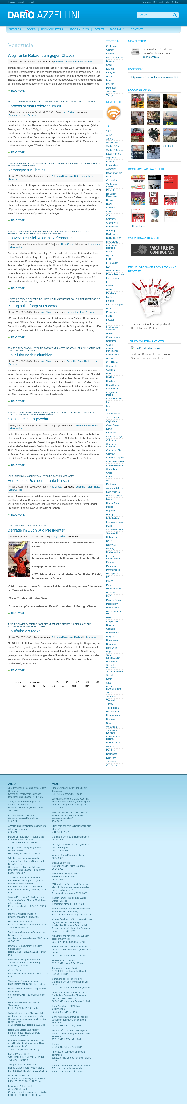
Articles (15, 29)
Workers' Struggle (115, 150)
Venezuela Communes (63, 960)
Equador (110, 255)
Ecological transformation (113, 557)
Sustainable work (114, 530)
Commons (111, 219)
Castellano (111, 46)
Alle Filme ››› (169, 145)
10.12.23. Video (60, 850)
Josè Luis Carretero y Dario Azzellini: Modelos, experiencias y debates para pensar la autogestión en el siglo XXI (71, 802)
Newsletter (146, 2)
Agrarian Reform (114, 488)
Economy (111, 758)
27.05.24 (12, 832)
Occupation (112, 180)
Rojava (109, 651)
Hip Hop (110, 377)
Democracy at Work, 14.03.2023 (24, 853)
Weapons (111, 746)
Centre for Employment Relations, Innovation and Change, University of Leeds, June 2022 (26, 870)
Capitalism (111, 421)
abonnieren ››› (151, 57)
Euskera (110, 69)
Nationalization (113, 743)
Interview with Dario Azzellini (22, 914)
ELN (108, 267)
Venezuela (47, 62)
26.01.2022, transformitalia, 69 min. (69, 955)
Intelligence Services (112, 328)
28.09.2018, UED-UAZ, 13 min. (67, 1026)
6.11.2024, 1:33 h (60, 832)
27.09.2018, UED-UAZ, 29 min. (67, 1039)
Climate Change (114, 436)
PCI (108, 577)
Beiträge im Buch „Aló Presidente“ (36, 530)
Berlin (109, 177)
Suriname (111, 696)
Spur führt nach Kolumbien (30, 355)
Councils (110, 629)
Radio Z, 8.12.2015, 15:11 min (23, 1008)
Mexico (109, 507)
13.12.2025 (57, 808)
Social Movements (115, 671)
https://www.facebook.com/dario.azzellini (154, 77)
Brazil (109, 204)
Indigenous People (111, 393)
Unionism (111, 341)
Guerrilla (110, 370)
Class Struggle (113, 425)
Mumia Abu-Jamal (115, 522)
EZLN (109, 289)
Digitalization (112, 234)
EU (107, 282)
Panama (110, 562)
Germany (110, 230)
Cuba (109, 477)
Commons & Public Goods (65, 968)
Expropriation (113, 278)
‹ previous (34, 681)
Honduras (111, 381)
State (108, 683)
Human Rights (113, 503)
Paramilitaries (84, 361)
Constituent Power (115, 461)
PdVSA (109, 581)
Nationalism (112, 537)
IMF (108, 410)
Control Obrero (15, 970)
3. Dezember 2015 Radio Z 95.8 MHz (26, 1025)
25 (57, 681)
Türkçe (109, 95)
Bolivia (109, 200)
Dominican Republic (111, 246)
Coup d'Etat (112, 621)
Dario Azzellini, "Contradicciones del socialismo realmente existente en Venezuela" (70, 1020)
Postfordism (112, 604)
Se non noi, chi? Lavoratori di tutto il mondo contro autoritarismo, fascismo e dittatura (71, 950)
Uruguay (110, 719)
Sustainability (113, 533)
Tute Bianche (112, 708)
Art (107, 480)
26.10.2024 (57, 840)
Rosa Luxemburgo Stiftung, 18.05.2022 (71, 915)
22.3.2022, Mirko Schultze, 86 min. (69, 942)
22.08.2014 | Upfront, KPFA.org (23, 1049)
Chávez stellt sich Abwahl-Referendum (40, 238)
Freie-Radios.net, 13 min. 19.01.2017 (26, 984)
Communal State (114, 450)
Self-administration (113, 656)
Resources (111, 644)
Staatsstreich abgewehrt (28, 419)
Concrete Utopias (115, 458)
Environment (112, 712)
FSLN (109, 316)
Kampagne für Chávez (26, 170)
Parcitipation (112, 573)
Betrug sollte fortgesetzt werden (34, 306)
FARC (109, 297)
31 (33, 685)
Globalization (112, 355)
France (109, 308)
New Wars (111, 545)
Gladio (109, 345)
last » (88, 685)
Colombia (71, 361)
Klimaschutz (112, 433)
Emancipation (113, 270)
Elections (58, 62)
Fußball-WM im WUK (18, 1054)
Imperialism (112, 389)
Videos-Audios (79, 29)
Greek (109, 76)
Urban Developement (113, 688)
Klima (109, 429)
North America (113, 552)
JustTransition (113, 417)
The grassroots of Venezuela (22, 1065)
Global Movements (112, 350)
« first (18, 681)
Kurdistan (111, 484)
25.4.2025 (57, 821)
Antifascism (112, 142)
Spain (109, 679)
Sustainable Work (61, 863)
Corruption (111, 469)
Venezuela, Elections (111, 731)
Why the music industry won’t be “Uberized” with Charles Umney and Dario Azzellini (26, 861)
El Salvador (112, 263)
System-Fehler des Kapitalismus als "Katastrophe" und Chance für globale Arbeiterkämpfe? (27, 900)
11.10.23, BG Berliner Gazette (23, 843)
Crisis (109, 473)
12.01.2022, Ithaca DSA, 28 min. (68, 963)
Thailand (110, 700)
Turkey (109, 704)
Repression (112, 640)
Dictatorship (112, 242)
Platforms (111, 592)
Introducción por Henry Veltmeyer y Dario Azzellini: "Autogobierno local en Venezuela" (71, 1033)
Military (109, 514)
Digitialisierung (113, 238)
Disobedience (113, 715)
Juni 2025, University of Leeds (67, 794)
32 (43, 685)
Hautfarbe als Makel (24, 631)
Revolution (111, 648)
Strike (109, 693)
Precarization (112, 608)
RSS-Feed (158, 2)
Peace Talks (112, 312)
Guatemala (111, 366)
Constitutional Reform (113, 738)
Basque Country (114, 173)
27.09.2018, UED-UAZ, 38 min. (67, 1047)
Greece (110, 358)
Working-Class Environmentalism (68, 855)
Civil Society (112, 765)
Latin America (85, 62)
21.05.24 (12, 821)
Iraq (108, 402)
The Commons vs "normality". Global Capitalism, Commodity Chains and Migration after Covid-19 (70, 995)
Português (111, 88)
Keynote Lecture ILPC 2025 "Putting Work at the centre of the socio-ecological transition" (70, 815)
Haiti (108, 374)
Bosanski (110, 61)
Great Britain (112, 362)
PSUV (109, 617)
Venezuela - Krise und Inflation (23, 981)
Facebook (111, 293)
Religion (110, 636)
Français (110, 73)
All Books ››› (138, 226)
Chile (109, 211)
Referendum (71, 62)
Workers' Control (114, 146)
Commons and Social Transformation (70, 837)
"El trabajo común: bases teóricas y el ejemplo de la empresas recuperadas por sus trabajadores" (70, 887)
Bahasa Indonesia (115, 57)
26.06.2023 (57, 879)
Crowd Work (112, 223)
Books (31, 29)
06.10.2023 (57, 858)
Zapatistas (111, 762)
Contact (137, 29)
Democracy (112, 227)
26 (67, 681)
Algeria (109, 139)
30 (24, 685)
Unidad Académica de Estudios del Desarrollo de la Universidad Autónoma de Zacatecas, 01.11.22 (71, 928)
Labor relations (113, 154)
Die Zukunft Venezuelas (20, 922)
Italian (109, 80)
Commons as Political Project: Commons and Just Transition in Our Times (70, 982)
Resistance (111, 754)
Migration (111, 511)
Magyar (110, 84)
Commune (111, 454)
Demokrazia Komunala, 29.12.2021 (69, 893)
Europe (110, 286)
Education (111, 190)
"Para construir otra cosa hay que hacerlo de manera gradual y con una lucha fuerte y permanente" (26, 881)
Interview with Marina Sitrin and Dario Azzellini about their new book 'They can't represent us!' (26, 1043)
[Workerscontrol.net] (154, 255)
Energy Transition (115, 274)
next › (75, 685)
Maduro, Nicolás (114, 495)
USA (108, 723)
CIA (108, 215)
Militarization (112, 518)
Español (30, 2)
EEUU (109, 259)
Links (167, 2)
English (11, 2)
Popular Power (113, 600)
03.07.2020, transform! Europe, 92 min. (71, 988)
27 (77, 681)
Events (99, 29)
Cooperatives (113, 337)
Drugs (109, 252)
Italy (108, 406)
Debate (55, 1044)
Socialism (111, 675)
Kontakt (175, 2)
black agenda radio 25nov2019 (23, 917)
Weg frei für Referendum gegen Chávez (41, 55)
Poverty (110, 161)
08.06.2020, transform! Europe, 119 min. (72, 1001)
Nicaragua (111, 548)
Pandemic (111, 566)
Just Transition (113, 414)
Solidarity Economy (111, 666)
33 (53, 685)
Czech (109, 65)
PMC (108, 596)
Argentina (111, 158)
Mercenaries (112, 662)
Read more (18, 91)
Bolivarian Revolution (62, 176)
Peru (108, 585)
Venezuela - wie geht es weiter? (24, 960)
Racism (78, 637)
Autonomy (111, 169)
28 (87, 681)
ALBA (109, 135)
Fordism (110, 301)
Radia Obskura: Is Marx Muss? (23, 1030)
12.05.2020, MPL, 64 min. (64, 1012)
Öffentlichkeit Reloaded (19, 1075)
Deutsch (20, 2)
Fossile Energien (114, 305)
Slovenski (111, 91)
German (110, 50)
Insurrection (112, 165)
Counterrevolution (115, 465)
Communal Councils (111, 445)
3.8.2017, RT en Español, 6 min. (68, 1071)
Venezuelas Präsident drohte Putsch (38, 480)
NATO (109, 541)
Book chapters (52, 29)
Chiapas (110, 208)
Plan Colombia (113, 589)
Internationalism (114, 399)
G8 (107, 324)
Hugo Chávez (69, 112)
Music (109, 526)
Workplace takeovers (111, 185)
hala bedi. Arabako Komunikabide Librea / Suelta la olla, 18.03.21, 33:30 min (27, 890)
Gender (110, 333)
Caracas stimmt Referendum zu (34, 106)
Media (109, 499)
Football (110, 320)
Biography (117, 29)
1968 (108, 131)
